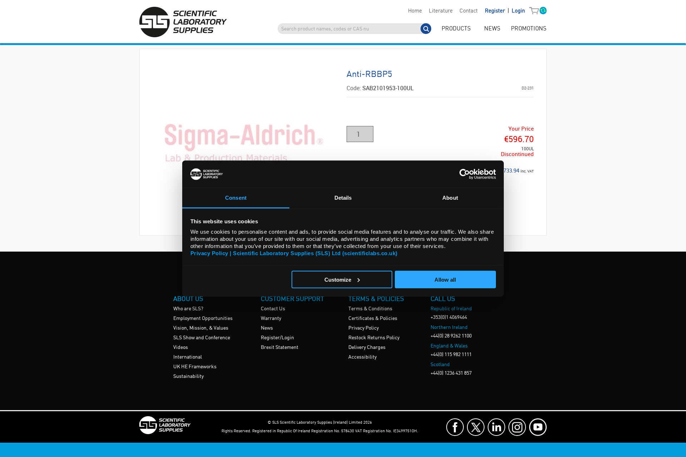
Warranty (271, 318)
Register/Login (277, 337)
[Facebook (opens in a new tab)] (455, 427)
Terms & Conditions (370, 308)
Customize (337, 279)
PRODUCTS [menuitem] (456, 29)
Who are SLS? (188, 308)
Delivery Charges (367, 347)
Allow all (445, 279)
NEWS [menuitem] (492, 29)
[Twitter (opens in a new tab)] (475, 427)
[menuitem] (414, 11)
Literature (441, 11)
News (267, 328)
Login (518, 11)
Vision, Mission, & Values (200, 328)
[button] (536, 11)
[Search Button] (426, 28)
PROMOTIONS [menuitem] (528, 29)
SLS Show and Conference (201, 337)
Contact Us (273, 308)
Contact (468, 11)
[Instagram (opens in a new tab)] (517, 427)
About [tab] (450, 198)
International (187, 357)
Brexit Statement (279, 347)
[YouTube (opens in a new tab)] (538, 427)
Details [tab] (343, 198)
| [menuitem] (505, 11)
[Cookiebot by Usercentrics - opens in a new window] (464, 174)
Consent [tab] (236, 198)
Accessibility (362, 357)
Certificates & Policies (372, 318)
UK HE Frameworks (195, 366)
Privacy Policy (363, 328)
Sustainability (188, 376)
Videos (180, 347)
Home (415, 11)
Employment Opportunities (203, 318)
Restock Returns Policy (373, 337)
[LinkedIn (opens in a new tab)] (496, 427)
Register (495, 11)
